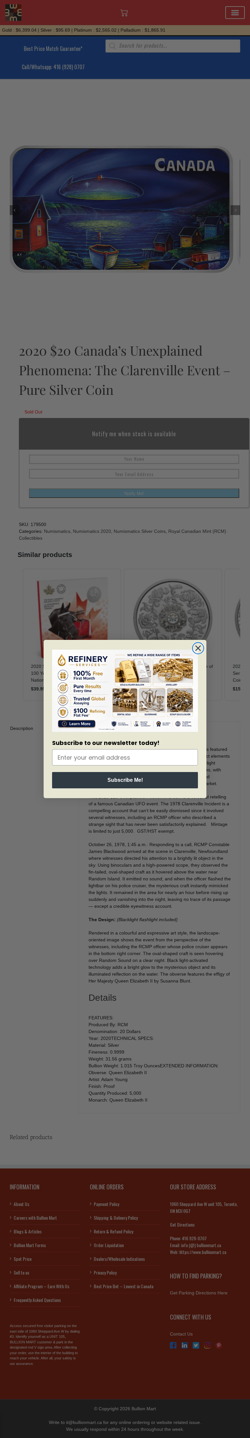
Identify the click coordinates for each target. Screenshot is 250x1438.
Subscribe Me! (125, 780)
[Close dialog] (198, 648)
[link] (125, 691)
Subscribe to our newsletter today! (106, 743)
